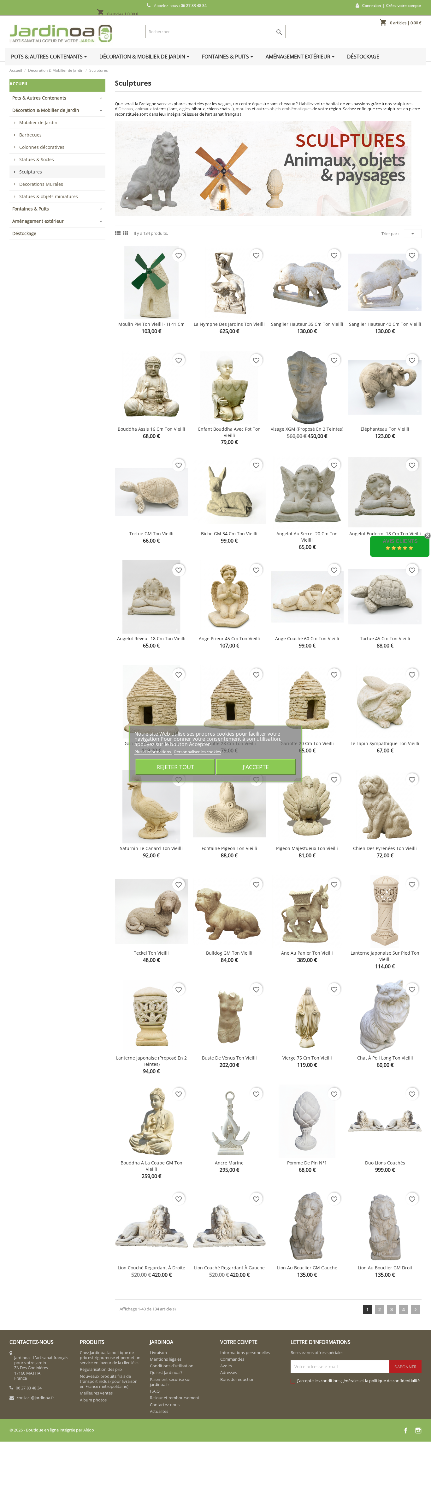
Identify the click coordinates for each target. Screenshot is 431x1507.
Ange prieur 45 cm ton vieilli (229, 638)
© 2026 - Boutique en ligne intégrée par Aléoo (51, 1430)
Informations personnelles (245, 1352)
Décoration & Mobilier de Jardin (45, 110)
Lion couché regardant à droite (151, 1268)
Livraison (158, 1352)
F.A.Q (155, 1391)
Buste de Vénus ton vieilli (229, 1058)
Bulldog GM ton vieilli (229, 953)
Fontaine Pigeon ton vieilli (229, 848)
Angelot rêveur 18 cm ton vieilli (151, 638)
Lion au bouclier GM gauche (307, 1268)
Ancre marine (229, 1163)
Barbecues (30, 135)
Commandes (232, 1359)
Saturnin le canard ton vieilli (151, 848)
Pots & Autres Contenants (39, 98)
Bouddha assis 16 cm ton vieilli (151, 429)
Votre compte (238, 1342)
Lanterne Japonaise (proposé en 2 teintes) (151, 1061)
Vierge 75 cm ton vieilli (307, 1058)
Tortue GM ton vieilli (151, 534)
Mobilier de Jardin (38, 122)
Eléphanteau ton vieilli (385, 429)
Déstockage (24, 233)
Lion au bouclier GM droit (385, 1268)
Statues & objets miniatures (48, 196)
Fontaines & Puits (30, 209)
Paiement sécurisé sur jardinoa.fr (170, 1381)
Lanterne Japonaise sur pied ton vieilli (385, 956)
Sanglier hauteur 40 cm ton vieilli (385, 324)
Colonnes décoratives (41, 147)
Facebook (406, 1430)
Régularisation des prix (101, 1369)
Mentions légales (165, 1359)
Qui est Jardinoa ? (166, 1372)
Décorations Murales (41, 184)
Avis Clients (400, 541)
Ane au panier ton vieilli (307, 953)
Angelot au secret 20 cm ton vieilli (307, 537)
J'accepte (256, 766)
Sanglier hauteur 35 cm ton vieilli (307, 324)
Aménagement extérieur (38, 221)
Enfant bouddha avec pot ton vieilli (229, 432)
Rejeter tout (175, 766)
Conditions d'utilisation (171, 1366)
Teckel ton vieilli (151, 953)
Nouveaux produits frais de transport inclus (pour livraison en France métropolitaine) (109, 1381)
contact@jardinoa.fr (35, 1398)
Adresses (228, 1372)
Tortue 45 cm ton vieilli (385, 638)
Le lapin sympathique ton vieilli (385, 743)
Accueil (18, 84)
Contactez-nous (165, 1404)
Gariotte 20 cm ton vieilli (307, 743)
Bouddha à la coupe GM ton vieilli (151, 1166)
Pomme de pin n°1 (307, 1163)
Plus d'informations (153, 751)
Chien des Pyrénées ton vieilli (385, 848)
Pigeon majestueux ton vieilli (307, 848)
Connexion (371, 5)
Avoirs (226, 1366)
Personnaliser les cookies (197, 751)
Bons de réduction (237, 1379)
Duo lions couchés (385, 1163)
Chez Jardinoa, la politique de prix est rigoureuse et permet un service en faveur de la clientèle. (110, 1358)
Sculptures (30, 172)
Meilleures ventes (96, 1393)
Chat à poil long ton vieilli (385, 1058)
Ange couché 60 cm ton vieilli (307, 638)
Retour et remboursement (174, 1398)
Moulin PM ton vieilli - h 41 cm (151, 324)
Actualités (159, 1411)
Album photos (93, 1400)
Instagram (418, 1430)
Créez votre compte (403, 5)
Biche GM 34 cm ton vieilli (229, 534)
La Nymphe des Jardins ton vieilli (229, 324)
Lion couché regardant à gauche (229, 1268)
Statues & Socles (36, 159)
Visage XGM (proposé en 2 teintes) (307, 429)
